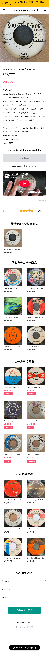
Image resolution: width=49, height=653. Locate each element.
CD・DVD (7, 589)
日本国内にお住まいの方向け (24, 166)
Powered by (21, 627)
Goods (5, 597)
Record (5, 581)
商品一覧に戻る (24, 610)
